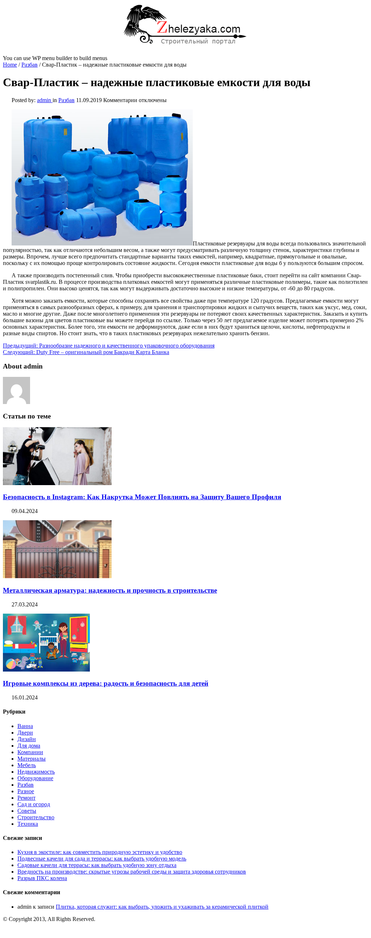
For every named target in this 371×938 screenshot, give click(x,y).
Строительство (35, 817)
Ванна (25, 726)
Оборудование (35, 778)
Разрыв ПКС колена (42, 878)
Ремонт (26, 798)
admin (45, 100)
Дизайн (26, 739)
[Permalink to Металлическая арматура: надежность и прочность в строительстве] (57, 576)
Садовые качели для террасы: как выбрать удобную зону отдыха (96, 865)
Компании (30, 752)
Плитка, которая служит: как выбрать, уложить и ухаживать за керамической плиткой (162, 907)
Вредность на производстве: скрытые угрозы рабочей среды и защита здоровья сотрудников (131, 871)
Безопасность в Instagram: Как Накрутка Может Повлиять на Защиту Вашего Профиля (142, 497)
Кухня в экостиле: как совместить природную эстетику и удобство (99, 852)
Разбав (29, 65)
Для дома (28, 746)
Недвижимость (36, 772)
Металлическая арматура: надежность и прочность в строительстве (110, 590)
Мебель (26, 765)
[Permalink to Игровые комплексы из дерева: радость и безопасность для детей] (46, 669)
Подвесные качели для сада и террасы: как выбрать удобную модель (101, 858)
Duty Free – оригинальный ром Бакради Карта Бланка (86, 352)
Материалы (31, 759)
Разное (25, 791)
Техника (27, 824)
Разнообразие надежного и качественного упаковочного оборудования (108, 345)
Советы (26, 811)
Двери (25, 732)
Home (10, 65)
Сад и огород (33, 804)
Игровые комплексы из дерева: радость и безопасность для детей (105, 683)
